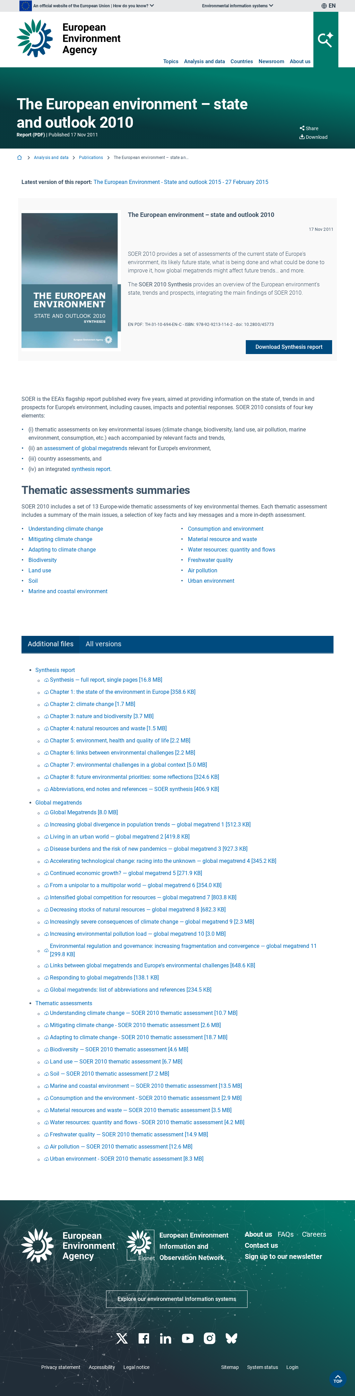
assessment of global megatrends (85, 448)
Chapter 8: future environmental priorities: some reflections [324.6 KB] (134, 777)
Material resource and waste (222, 539)
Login (292, 1367)
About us (300, 61)
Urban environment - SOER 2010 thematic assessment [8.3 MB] (127, 1158)
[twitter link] (122, 1338)
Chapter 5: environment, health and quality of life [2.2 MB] (120, 740)
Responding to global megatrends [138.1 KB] (104, 977)
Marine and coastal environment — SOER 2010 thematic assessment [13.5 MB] (146, 1086)
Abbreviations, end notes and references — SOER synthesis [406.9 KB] (134, 789)
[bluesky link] (232, 1338)
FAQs (286, 1234)
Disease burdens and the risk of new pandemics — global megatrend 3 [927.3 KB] (149, 849)
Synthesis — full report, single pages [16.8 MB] (106, 679)
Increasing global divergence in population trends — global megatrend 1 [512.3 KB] (150, 824)
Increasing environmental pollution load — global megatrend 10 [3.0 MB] (138, 934)
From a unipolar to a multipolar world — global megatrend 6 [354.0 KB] (136, 885)
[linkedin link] (166, 1338)
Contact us (261, 1245)
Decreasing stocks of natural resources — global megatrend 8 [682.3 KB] (138, 909)
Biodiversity (42, 560)
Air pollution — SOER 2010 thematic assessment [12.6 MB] (121, 1146)
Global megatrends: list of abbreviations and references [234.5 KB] (130, 989)
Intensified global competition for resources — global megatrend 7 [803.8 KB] (143, 897)
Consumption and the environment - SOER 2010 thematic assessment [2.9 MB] (146, 1098)
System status (262, 1367)
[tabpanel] (177, 916)
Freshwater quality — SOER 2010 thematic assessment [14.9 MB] (129, 1134)
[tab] (50, 645)
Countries (242, 61)
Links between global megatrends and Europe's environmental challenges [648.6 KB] (152, 965)
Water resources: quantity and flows (231, 549)
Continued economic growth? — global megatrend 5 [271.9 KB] (126, 873)
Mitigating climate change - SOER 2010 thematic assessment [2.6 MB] (135, 1025)
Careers (314, 1234)
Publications (91, 157)
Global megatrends (58, 802)
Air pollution (202, 570)
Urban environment (211, 581)
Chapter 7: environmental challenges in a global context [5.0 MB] (128, 765)
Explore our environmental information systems (177, 1299)
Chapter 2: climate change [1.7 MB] (92, 704)
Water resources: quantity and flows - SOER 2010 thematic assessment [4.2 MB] (147, 1122)
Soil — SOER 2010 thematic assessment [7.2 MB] (109, 1073)
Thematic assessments (63, 1003)
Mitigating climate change (60, 539)
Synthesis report (55, 670)
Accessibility (102, 1367)
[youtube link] (188, 1338)
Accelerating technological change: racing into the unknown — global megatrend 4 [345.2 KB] (163, 861)
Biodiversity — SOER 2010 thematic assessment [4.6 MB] (119, 1049)
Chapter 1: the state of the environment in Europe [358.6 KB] (123, 692)
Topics (171, 61)
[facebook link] (145, 1338)
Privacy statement (60, 1367)
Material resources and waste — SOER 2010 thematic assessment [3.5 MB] (141, 1110)
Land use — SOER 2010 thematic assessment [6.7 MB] (116, 1061)
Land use (39, 570)
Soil (33, 581)
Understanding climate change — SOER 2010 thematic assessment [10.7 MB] (143, 1013)
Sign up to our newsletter (283, 1256)
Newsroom (271, 61)
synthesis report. (91, 469)
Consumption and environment (225, 528)
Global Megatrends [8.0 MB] (84, 812)
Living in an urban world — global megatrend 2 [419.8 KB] (120, 836)
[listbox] (87, 6)
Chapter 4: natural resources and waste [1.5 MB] (108, 728)
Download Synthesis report (289, 347)
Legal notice (136, 1367)
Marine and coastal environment (67, 591)
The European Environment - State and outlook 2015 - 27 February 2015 (181, 182)
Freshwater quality (210, 560)
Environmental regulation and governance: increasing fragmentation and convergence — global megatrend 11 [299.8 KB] (183, 950)
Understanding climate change (65, 528)
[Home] (20, 158)
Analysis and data (204, 61)
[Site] (68, 38)
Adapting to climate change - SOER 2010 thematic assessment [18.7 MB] (138, 1037)
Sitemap (230, 1367)
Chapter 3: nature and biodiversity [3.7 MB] (102, 716)
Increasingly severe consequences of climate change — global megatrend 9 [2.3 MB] (152, 921)
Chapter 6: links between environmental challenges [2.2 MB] (122, 752)
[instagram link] (210, 1338)
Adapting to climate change (62, 549)
